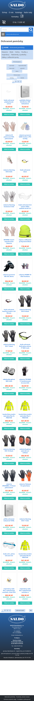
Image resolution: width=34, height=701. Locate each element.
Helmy (17, 52)
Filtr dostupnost (17, 61)
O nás (11, 12)
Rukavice (5, 52)
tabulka (22, 78)
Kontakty (15, 16)
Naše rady (28, 12)
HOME (6, 47)
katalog (12, 78)
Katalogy (18, 12)
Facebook (21, 16)
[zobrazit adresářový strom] (3, 34)
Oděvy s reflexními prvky (10, 57)
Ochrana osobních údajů (10, 699)
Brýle (11, 52)
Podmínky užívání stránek (23, 697)
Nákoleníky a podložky (18, 55)
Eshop (4, 12)
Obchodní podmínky (10, 697)
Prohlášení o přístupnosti (23, 699)
